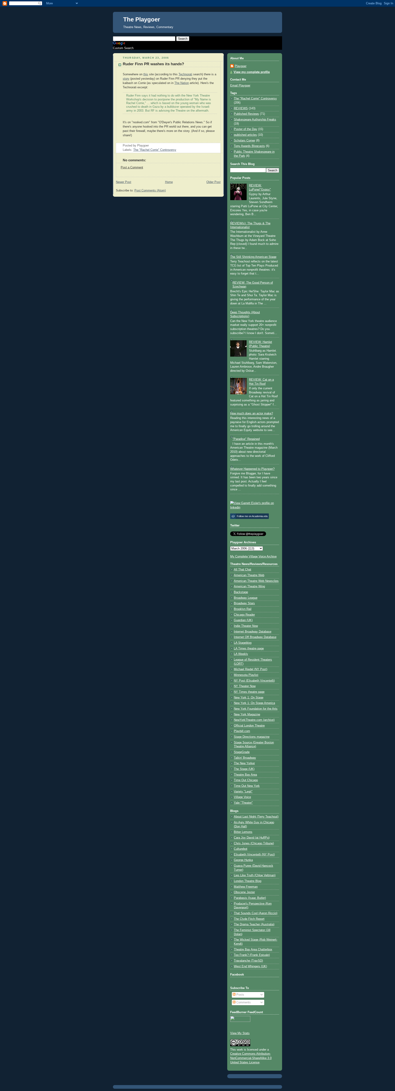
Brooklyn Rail (242, 609)
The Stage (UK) (244, 769)
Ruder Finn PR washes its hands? (153, 64)
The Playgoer (141, 19)
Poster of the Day (245, 129)
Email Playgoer (240, 85)
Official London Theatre (249, 725)
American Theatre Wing (249, 586)
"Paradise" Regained (246, 439)
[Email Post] (150, 145)
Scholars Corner (244, 140)
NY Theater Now (245, 686)
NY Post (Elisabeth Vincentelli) (254, 680)
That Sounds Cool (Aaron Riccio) (255, 913)
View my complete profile (252, 72)
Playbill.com (242, 731)
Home (169, 182)
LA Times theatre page (249, 648)
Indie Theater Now (246, 626)
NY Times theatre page (249, 691)
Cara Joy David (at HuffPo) (252, 837)
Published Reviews (246, 113)
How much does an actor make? (251, 413)
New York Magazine (247, 714)
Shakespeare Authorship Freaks (255, 119)
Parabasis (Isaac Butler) (250, 898)
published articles (245, 134)
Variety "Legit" (243, 791)
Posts (239, 994)
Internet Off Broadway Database (255, 637)
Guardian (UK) (243, 620)
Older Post (213, 182)
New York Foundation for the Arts (256, 708)
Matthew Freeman (246, 886)
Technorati (185, 74)
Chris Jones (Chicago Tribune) (254, 843)
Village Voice (242, 797)
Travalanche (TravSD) (248, 960)
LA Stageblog (242, 642)
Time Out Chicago (246, 780)
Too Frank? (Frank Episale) (252, 955)
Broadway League (245, 597)
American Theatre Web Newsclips (256, 581)
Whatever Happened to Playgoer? (252, 469)
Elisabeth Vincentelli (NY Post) (254, 854)
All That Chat (242, 569)
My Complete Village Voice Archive (253, 556)
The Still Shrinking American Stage (253, 257)
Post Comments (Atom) (150, 190)
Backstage (241, 592)
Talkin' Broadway (245, 757)
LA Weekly (241, 654)
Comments (243, 1002)
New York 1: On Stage (248, 697)
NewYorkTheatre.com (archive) (254, 720)
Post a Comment (132, 167)
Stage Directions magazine (252, 736)
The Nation (181, 83)
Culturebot (240, 848)
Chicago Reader (244, 614)
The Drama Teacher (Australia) (254, 924)
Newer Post (123, 182)
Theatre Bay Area (245, 774)
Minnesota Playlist (246, 675)
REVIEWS (241, 108)
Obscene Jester (244, 892)
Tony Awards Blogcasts (249, 146)
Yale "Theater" (243, 802)
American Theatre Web (249, 575)
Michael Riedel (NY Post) (250, 669)
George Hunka (243, 860)
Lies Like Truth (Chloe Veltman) (254, 875)
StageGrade (242, 752)
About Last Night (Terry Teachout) (256, 816)
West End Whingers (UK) (250, 966)
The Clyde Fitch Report (249, 919)
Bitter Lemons (243, 832)
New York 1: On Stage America (254, 703)
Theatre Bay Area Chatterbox (253, 949)
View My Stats (240, 1033)
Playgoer (240, 66)
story (126, 78)
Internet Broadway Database (252, 631)
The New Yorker (244, 763)
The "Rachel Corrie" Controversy (154, 150)
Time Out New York (247, 786)
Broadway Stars (244, 603)
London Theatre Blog (247, 881)
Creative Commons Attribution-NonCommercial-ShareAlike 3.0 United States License (251, 1058)
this (145, 74)
